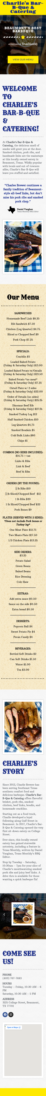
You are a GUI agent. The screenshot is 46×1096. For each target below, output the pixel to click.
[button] (4, 914)
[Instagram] (10, 1014)
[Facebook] (5, 1014)
